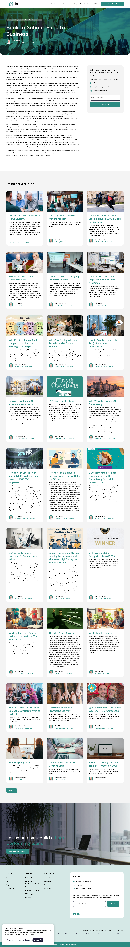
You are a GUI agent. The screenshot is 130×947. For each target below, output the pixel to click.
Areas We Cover (85, 4)
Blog (75, 4)
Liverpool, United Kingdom (85, 888)
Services (66, 4)
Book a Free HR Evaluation (112, 4)
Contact (9, 892)
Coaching (28, 897)
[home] (12, 4)
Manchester (47, 881)
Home (8, 878)
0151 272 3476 (81, 885)
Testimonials (55, 4)
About (46, 4)
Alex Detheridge (70, 945)
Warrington (47, 888)
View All (11, 790)
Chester (46, 885)
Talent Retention (30, 887)
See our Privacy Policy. (32, 935)
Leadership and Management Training (32, 882)
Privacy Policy (119, 930)
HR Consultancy (30, 878)
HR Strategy (29, 894)
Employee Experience (32, 890)
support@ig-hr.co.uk (83, 882)
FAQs (96, 4)
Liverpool (47, 878)
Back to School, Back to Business (30, 20)
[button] (66, 4)
